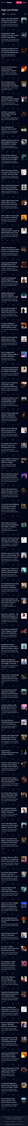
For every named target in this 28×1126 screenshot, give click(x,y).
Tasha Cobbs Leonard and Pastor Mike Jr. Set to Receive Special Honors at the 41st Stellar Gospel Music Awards (10, 202)
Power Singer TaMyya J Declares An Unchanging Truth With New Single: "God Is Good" (9, 157)
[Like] (2, 123)
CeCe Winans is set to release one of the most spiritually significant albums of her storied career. (10, 374)
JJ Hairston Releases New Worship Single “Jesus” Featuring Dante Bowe (10, 400)
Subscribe (19, 2)
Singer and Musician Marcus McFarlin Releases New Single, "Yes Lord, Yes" (10, 661)
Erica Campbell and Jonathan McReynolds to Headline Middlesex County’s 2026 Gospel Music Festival (9, 354)
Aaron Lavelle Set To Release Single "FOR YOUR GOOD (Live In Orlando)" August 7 (10, 73)
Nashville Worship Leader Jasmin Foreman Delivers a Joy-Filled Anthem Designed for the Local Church (10, 994)
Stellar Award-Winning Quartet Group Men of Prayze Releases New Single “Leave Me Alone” (9, 430)
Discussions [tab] (13, 14)
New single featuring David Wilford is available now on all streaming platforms (9, 575)
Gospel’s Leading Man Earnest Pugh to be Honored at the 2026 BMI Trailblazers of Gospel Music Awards (9, 280)
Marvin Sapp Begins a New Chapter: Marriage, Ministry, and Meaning (10, 1024)
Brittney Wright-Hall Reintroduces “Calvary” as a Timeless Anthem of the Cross (10, 1009)
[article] (14, 24)
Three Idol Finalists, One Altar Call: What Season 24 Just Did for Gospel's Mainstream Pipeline (10, 601)
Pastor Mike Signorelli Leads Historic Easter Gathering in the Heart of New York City (9, 1044)
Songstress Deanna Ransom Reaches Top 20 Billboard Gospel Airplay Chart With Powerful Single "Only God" (9, 646)
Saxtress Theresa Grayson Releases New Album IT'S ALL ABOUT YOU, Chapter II (10, 540)
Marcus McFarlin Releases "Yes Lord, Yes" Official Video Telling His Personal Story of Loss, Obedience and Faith (10, 187)
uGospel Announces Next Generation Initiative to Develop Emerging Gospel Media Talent (10, 50)
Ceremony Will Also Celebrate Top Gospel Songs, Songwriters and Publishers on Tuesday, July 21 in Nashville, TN (9, 299)
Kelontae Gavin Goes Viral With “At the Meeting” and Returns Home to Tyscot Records (10, 555)
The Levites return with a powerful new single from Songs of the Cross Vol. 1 (10, 450)
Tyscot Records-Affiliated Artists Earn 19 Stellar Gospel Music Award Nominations (10, 506)
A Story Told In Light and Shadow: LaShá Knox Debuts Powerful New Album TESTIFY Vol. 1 (9, 415)
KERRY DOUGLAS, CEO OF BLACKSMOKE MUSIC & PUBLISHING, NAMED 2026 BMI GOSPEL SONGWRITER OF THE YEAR (10, 142)
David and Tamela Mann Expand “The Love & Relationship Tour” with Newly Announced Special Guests (10, 874)
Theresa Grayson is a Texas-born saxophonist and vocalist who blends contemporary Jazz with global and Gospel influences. (10, 544)
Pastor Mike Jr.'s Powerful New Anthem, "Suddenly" (10, 216)
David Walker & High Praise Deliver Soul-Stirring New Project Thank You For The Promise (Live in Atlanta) (9, 964)
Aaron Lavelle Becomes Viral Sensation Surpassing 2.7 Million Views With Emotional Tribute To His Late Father (10, 69)
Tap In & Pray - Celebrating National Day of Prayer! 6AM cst (9, 752)
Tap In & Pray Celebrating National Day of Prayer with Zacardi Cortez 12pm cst (10, 677)
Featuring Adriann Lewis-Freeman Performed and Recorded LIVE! (8, 1074)
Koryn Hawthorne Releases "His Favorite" (9, 128)
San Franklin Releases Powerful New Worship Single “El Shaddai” (9, 810)
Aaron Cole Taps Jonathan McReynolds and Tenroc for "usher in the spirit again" (10, 20)
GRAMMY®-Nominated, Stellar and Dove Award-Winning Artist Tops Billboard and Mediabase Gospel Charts (9, 938)
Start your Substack (10, 1121)
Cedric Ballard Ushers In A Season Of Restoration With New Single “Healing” (10, 460)
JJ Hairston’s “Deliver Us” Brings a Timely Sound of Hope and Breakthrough (10, 570)
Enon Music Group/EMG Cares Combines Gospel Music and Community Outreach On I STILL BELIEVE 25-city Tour (9, 631)
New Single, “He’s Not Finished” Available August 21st (9, 88)
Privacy (8, 1118)
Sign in (24, 2)
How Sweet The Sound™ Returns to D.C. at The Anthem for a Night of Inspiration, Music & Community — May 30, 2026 (10, 863)
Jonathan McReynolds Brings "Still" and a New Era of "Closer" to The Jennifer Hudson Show (9, 707)
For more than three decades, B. (9, 329)
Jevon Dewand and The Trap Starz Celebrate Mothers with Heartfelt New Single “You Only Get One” (10, 692)
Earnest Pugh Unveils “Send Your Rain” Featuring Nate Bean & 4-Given (9, 889)
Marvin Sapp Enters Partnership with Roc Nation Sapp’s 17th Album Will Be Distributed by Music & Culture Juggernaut (9, 84)
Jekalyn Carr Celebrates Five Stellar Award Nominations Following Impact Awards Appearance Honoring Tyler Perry (9, 384)
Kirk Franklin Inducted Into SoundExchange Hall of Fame (9, 920)
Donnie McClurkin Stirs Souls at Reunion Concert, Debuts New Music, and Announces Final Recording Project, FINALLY (10, 491)
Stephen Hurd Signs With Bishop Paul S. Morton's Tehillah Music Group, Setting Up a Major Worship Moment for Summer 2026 (10, 737)
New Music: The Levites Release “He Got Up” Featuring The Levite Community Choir (9, 445)
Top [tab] (8, 14)
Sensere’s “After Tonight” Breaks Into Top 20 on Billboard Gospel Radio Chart (10, 905)
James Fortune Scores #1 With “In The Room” (9, 934)
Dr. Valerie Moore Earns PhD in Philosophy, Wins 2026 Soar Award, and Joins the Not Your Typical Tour (10, 795)
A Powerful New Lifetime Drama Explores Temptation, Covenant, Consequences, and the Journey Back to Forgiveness (10, 784)
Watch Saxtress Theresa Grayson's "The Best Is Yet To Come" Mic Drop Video (10, 172)
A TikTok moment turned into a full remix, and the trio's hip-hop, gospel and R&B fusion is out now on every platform (10, 25)
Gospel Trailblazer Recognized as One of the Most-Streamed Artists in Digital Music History (10, 924)
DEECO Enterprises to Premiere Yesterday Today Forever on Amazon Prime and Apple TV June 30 (10, 249)
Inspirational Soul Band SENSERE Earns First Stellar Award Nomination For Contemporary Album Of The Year (10, 264)
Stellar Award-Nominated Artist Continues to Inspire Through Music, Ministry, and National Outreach (9, 953)
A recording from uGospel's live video (9, 681)
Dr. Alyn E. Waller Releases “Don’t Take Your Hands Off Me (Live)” (10, 948)
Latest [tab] (3, 14)
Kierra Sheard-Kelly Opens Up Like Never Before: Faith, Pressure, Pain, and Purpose (9, 1100)
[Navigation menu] (3, 2)
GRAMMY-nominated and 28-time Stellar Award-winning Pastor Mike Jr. (9, 220)
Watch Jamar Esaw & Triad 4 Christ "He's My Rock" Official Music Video (10, 1070)
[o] (24, 677)
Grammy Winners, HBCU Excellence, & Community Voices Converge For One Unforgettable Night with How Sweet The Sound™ (10, 859)
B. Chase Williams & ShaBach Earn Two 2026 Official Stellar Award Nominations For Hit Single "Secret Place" (9, 325)
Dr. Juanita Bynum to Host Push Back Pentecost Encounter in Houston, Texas (10, 585)
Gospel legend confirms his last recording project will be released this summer (10, 495)
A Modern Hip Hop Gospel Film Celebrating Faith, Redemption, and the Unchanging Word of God (9, 254)
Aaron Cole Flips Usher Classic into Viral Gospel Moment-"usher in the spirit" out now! (9, 825)
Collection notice (17, 1118)
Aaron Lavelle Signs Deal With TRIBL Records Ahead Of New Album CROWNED (9, 1055)
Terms (12, 1118)
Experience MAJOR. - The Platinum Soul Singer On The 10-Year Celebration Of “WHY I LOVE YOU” (10, 616)
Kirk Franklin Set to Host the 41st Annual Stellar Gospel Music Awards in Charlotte (9, 476)
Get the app (20, 1121)
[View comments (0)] (8, 30)
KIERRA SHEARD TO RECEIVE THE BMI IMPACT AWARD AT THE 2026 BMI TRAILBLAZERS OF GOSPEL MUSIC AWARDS (9, 295)
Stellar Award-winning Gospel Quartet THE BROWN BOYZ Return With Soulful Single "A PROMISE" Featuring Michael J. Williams (9, 339)
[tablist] (9, 14)
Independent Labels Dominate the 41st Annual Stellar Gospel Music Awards (10, 35)
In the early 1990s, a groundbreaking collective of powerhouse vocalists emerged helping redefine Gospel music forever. (9, 529)
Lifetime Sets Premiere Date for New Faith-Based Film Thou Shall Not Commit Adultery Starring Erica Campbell (10, 780)
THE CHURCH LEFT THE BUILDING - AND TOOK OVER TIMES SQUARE (9, 1039)
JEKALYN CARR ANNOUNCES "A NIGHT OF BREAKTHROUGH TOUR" (10, 231)
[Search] (25, 14)
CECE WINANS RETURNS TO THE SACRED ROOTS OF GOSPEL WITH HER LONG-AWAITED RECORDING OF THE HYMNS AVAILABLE (9, 369)
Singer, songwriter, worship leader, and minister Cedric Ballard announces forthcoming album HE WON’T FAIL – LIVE (9, 465)
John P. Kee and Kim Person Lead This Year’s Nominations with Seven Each (10, 480)
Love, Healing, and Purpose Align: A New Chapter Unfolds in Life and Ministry (10, 1029)
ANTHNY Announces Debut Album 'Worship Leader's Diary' (8, 114)
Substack (8, 1124)
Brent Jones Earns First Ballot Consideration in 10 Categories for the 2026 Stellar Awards (10, 840)
